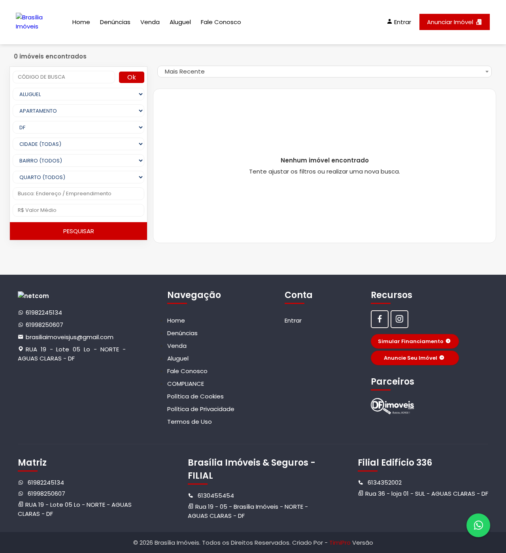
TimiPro (340, 542)
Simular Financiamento (411, 341)
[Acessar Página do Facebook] (380, 319)
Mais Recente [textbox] (185, 71)
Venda (150, 22)
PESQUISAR (78, 231)
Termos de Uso (189, 421)
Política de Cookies (195, 396)
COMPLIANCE (185, 383)
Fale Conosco (221, 22)
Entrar (293, 320)
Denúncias (115, 22)
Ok (131, 77)
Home (81, 22)
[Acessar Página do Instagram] (399, 319)
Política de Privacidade (200, 409)
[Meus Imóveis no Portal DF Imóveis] (392, 406)
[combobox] (324, 71)
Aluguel (180, 22)
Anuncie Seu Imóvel (410, 358)
